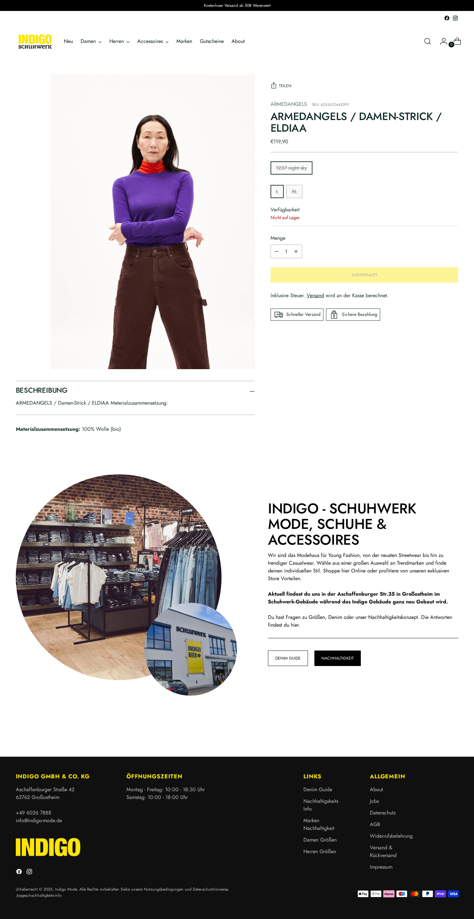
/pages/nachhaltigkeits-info (39, 895)
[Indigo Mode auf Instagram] (455, 18)
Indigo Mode (66, 889)
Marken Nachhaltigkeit (318, 824)
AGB (375, 824)
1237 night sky (291, 168)
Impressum (381, 867)
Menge (278, 238)
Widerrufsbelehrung (391, 836)
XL (294, 191)
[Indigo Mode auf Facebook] (447, 18)
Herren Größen (319, 851)
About (376, 789)
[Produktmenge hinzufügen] (276, 251)
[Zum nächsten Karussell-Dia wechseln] (453, 734)
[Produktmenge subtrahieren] (296, 251)
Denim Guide (317, 789)
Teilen (285, 86)
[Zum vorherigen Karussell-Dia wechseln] (438, 734)
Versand (315, 295)
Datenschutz (383, 812)
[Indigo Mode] (35, 41)
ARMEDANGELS (289, 104)
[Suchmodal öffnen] (427, 41)
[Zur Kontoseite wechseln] (441, 41)
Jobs (374, 801)
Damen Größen (320, 839)
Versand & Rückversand (383, 851)
